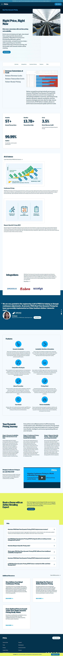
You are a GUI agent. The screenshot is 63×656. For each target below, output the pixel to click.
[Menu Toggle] (2, 4)
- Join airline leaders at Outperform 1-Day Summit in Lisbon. (27, 654)
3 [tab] (61, 314)
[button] (61, 654)
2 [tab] (61, 311)
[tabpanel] (30, 310)
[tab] (15, 72)
